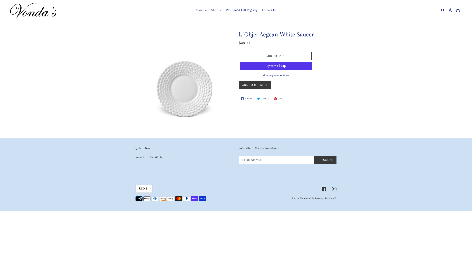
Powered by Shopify (325, 198)
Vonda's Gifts (307, 198)
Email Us (156, 157)
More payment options (276, 75)
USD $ (143, 188)
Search (140, 157)
